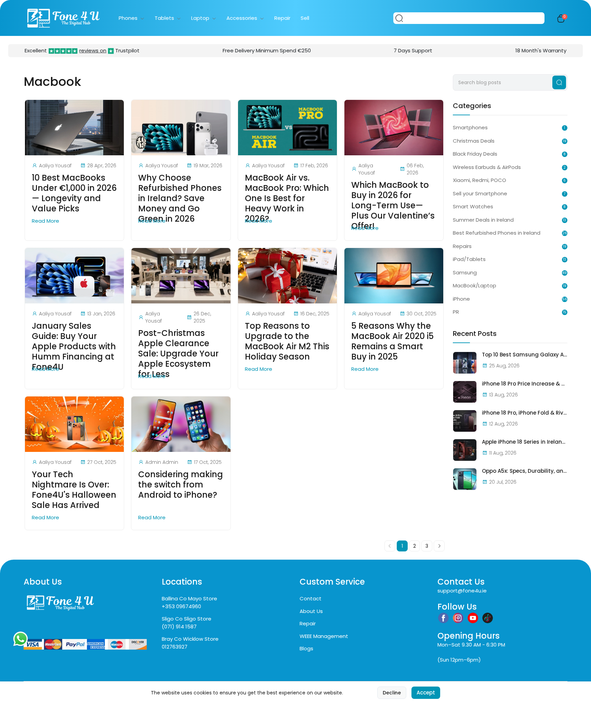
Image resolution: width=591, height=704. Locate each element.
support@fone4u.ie (462, 590)
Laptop (200, 18)
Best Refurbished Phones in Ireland (496, 232)
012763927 (174, 646)
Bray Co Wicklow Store (190, 638)
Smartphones (470, 127)
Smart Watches (473, 206)
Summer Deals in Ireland (483, 219)
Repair (282, 18)
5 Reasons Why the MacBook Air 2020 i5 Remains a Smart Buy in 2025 (392, 341)
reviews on (92, 50)
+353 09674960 (181, 606)
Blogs (306, 648)
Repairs (462, 246)
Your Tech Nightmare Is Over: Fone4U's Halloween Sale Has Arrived (74, 489)
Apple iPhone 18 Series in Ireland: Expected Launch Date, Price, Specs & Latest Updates (524, 442)
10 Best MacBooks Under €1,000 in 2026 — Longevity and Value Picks (74, 193)
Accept (426, 692)
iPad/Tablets (469, 259)
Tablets (164, 18)
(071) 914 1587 (179, 626)
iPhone (461, 298)
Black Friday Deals (475, 153)
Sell (305, 18)
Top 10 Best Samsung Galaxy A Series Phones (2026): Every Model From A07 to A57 (524, 355)
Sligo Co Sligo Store (186, 618)
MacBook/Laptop (474, 285)
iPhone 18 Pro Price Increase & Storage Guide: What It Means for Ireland (524, 384)
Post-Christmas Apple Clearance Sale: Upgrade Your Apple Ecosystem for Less (178, 353)
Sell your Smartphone (480, 193)
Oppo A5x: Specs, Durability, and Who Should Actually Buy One (524, 471)
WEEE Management (324, 636)
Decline (392, 692)
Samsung (465, 272)
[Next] (439, 545)
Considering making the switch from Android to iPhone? (180, 484)
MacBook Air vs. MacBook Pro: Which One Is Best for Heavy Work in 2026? (287, 198)
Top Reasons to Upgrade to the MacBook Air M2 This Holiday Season (287, 341)
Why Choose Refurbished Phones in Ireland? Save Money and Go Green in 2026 (180, 198)
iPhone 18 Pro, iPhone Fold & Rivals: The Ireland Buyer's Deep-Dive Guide (524, 413)
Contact (310, 598)
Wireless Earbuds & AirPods (487, 167)
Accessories (241, 18)
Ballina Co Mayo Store (189, 598)
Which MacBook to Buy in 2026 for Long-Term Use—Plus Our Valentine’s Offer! (393, 205)
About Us (311, 611)
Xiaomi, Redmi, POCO (479, 180)
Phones (128, 18)
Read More (46, 220)
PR (456, 311)
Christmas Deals (474, 140)
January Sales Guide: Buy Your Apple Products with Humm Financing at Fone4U (74, 346)
